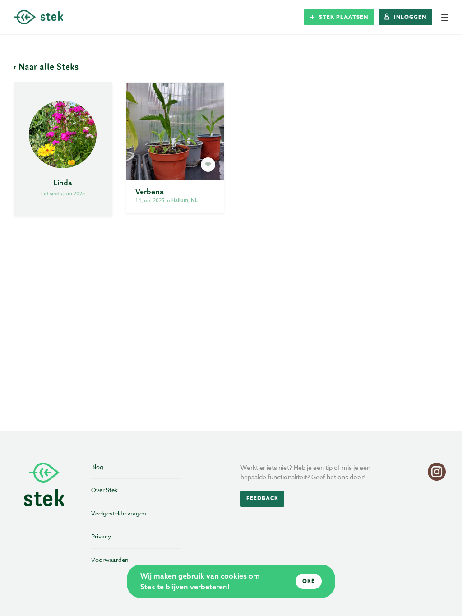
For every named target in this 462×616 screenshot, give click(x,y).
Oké (308, 581)
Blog (97, 467)
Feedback (262, 498)
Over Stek (104, 490)
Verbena (149, 191)
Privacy (101, 536)
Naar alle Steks (48, 66)
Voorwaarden (110, 560)
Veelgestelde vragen (118, 513)
